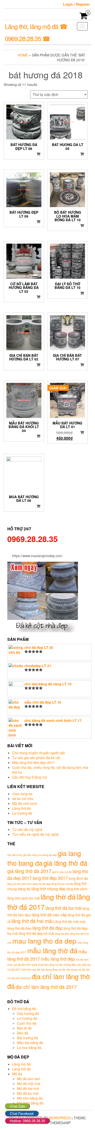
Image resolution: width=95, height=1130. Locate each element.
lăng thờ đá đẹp (47, 928)
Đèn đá (22, 1032)
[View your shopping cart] (84, 17)
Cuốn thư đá (26, 1023)
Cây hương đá (28, 1013)
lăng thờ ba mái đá (62, 884)
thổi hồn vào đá (31, 969)
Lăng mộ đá (21, 1064)
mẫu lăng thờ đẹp (58, 958)
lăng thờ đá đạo (19, 928)
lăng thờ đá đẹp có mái (36, 933)
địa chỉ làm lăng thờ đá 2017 (46, 986)
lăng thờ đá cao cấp (49, 915)
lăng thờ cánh (76, 888)
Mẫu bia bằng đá (30, 1042)
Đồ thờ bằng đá (24, 1008)
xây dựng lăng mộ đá (53, 969)
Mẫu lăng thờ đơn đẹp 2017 (33, 762)
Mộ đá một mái (28, 1083)
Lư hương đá (22, 813)
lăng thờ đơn (62, 934)
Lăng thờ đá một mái (69, 921)
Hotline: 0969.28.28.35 (27, 1120)
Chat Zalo (17, 1106)
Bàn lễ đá (24, 1028)
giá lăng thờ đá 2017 (29, 870)
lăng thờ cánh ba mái (23, 898)
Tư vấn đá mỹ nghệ (27, 829)
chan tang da (22, 793)
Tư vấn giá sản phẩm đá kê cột (36, 757)
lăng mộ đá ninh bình (19, 884)
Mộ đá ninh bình (24, 803)
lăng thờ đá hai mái (31, 920)
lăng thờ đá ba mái (64, 908)
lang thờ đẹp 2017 (50, 878)
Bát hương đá (27, 1037)
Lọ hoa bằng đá (29, 1047)
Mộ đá (17, 1073)
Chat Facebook (22, 1113)
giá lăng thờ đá (65, 863)
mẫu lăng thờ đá (52, 950)
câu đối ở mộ (14, 855)
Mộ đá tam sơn (28, 1078)
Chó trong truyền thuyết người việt (38, 752)
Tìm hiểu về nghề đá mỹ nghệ (35, 834)
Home (23, 55)
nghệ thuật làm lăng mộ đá (46, 964)
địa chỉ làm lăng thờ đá (48, 981)
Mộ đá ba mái (27, 1093)
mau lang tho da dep (44, 941)
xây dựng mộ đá (75, 969)
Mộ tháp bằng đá (30, 1103)
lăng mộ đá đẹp (42, 884)
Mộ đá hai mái (28, 1088)
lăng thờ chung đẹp (48, 888)
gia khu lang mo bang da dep (40, 855)
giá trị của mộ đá (62, 872)
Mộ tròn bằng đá (30, 1098)
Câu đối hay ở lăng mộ (29, 777)
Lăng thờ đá (21, 808)
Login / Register (76, 4)
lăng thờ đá (58, 896)
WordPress (60, 1117)
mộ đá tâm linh (21, 964)
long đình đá (78, 878)
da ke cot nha (22, 798)
